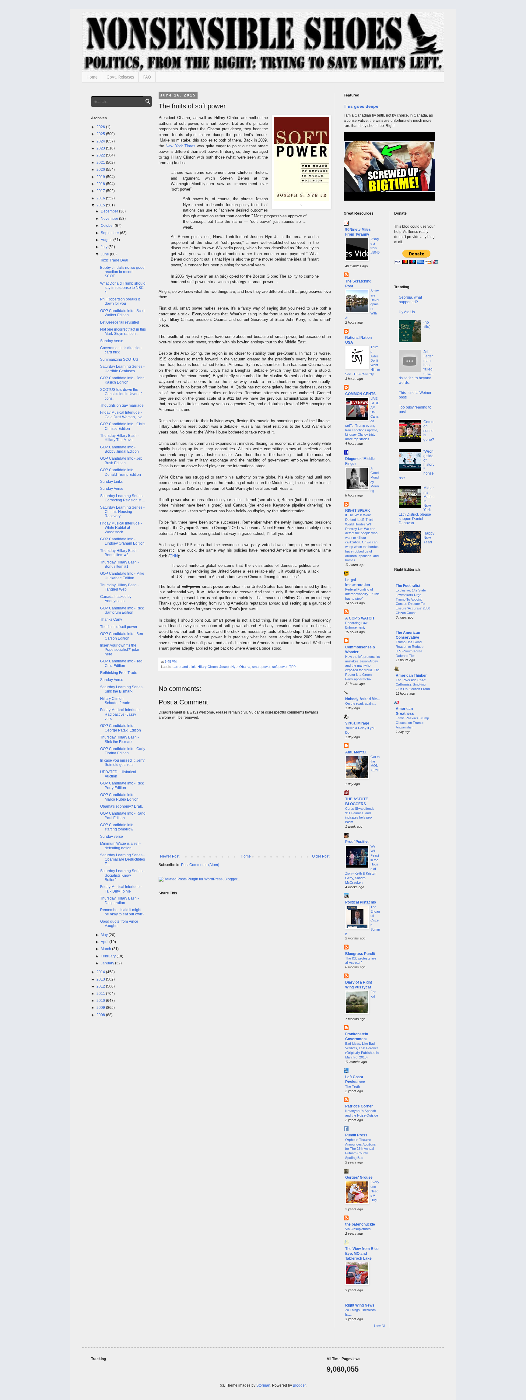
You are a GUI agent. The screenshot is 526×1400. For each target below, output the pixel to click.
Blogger (299, 1385)
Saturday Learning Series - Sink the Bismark (122, 689)
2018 (101, 184)
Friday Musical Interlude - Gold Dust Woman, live (121, 414)
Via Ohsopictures (358, 1229)
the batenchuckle (360, 1224)
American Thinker (411, 675)
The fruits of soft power (118, 627)
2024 (101, 141)
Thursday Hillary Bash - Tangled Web (119, 587)
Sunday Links (111, 481)
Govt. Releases (120, 77)
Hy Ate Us (407, 312)
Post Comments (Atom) (200, 865)
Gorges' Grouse (359, 1177)
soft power (279, 666)
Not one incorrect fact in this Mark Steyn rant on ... (123, 331)
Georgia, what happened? (410, 299)
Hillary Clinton (208, 666)
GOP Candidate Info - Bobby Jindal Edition (119, 449)
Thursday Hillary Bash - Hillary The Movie (119, 437)
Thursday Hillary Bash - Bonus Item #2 (119, 553)
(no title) (426, 324)
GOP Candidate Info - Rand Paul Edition (123, 815)
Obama (244, 666)
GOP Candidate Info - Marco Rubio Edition (119, 797)
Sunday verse (111, 836)
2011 (101, 993)
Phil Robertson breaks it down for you (120, 301)
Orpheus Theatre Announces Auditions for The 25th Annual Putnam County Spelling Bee (360, 1149)
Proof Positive (357, 842)
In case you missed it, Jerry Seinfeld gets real (122, 762)
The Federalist (408, 586)
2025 (101, 134)
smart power (261, 666)
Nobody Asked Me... (362, 699)
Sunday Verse (111, 341)
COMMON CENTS (360, 394)
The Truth (352, 1086)
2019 (101, 177)
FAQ (147, 77)
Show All (379, 1325)
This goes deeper (362, 106)
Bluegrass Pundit (360, 954)
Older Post (320, 856)
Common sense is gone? (428, 431)
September (110, 233)
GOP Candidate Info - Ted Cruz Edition (121, 663)
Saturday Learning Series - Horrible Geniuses (122, 368)
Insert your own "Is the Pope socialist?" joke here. (119, 649)
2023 (101, 148)
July (104, 247)
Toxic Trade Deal (114, 260)
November (110, 218)
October (108, 225)
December (110, 211)
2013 (101, 979)
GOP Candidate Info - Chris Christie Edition (122, 426)
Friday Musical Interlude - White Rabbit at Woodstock (121, 527)
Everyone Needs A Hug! (374, 1191)
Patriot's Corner (359, 1106)
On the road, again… (360, 703)
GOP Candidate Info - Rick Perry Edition (122, 785)
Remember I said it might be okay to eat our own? (122, 912)
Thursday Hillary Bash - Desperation (119, 900)
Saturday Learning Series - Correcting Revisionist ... (122, 498)
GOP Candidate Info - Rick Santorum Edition (122, 610)
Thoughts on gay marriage (122, 405)
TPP (292, 666)
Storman (263, 1385)
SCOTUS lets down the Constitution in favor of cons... (121, 394)
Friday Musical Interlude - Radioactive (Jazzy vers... (121, 714)
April (105, 942)
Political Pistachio (360, 902)
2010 (101, 1000)
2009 (101, 1007)
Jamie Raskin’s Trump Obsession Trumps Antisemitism (412, 722)
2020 (101, 169)
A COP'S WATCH (359, 618)
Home (91, 77)
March (106, 949)
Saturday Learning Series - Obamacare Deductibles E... (122, 859)
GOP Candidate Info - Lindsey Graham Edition (122, 541)
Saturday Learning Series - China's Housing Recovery (122, 511)
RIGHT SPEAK (357, 510)
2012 (101, 986)
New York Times (180, 146)
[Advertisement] (414, 837)
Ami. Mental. (355, 752)
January (108, 963)
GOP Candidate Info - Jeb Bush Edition (121, 460)
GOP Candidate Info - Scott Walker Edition (122, 313)
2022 (101, 155)
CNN (174, 556)
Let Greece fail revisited (119, 322)
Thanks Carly (111, 619)
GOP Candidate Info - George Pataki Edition (120, 728)
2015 (101, 205)
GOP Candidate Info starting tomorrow (116, 827)
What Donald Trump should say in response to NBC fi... (123, 287)
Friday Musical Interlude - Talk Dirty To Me (121, 889)
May (105, 935)
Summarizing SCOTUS (119, 359)
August (107, 240)
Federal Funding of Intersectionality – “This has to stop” (362, 594)
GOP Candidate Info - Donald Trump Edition (120, 472)
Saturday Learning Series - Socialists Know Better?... (122, 875)
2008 (101, 1015)
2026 (101, 127)
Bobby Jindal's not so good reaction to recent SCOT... (122, 272)
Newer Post (169, 856)
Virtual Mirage (357, 723)
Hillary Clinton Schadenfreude (115, 700)
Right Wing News (359, 1305)
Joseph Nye (228, 666)
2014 (101, 972)
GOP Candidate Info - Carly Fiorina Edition (122, 751)
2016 (101, 198)
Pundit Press (356, 1135)
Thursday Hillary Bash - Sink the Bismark (119, 739)
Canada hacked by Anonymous (116, 599)
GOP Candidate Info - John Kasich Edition (122, 380)
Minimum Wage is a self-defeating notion (120, 845)
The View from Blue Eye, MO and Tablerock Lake (362, 1254)
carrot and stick (184, 666)
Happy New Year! (428, 537)
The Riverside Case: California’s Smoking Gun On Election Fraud (413, 684)
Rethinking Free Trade (118, 673)
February (109, 956)
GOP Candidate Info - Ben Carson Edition (121, 636)
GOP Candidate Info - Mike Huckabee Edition (122, 575)
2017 (101, 191)
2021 (101, 162)
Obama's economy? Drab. (121, 806)
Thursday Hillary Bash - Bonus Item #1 (119, 564)
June (105, 254)
